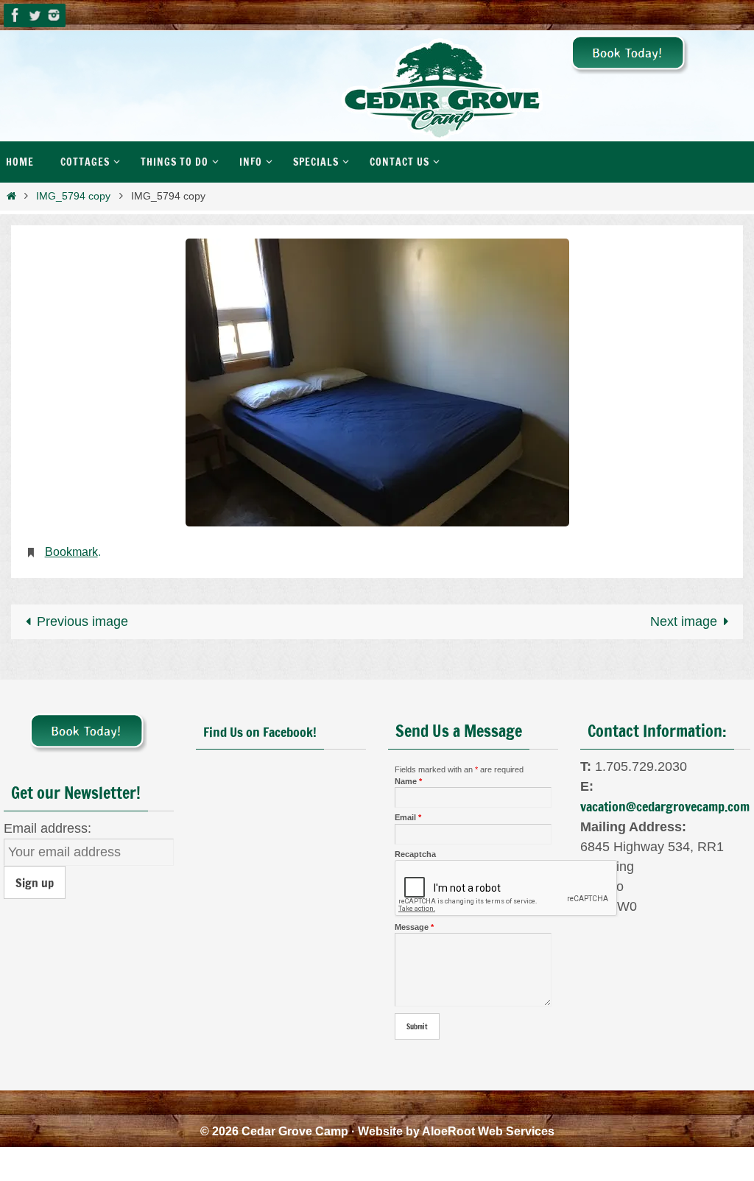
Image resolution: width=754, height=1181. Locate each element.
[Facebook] (15, 15)
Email (408, 813)
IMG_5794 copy (73, 196)
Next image (683, 617)
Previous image (82, 617)
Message (414, 922)
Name (408, 777)
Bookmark (71, 549)
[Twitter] (34, 15)
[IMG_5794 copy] (377, 382)
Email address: (47, 824)
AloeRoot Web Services (488, 1127)
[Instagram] (54, 15)
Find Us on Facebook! (260, 727)
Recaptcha (415, 849)
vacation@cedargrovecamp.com (665, 801)
